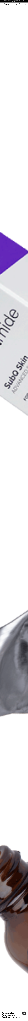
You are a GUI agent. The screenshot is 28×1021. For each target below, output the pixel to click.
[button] (24, 1013)
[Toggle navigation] (2, 4)
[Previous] (1, 1)
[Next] (26, 1)
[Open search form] (16, 4)
